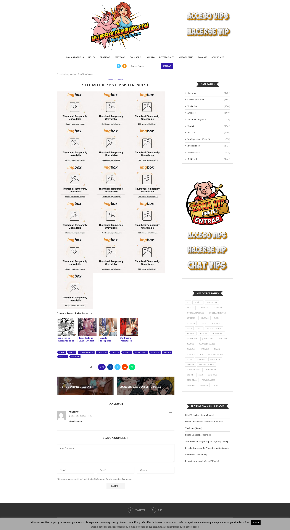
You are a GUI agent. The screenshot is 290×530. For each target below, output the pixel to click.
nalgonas (215, 359)
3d (188, 302)
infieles (203, 333)
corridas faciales (195, 313)
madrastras (141, 352)
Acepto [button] (256, 522)
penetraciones (194, 370)
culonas (204, 318)
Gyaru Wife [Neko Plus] (196, 454)
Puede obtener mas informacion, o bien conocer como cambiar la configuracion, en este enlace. (145, 526)
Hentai (91, 57)
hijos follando (214, 328)
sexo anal (212, 375)
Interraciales (166, 57)
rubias (190, 375)
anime (62, 352)
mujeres (167, 352)
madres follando (207, 344)
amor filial (212, 302)
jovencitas (192, 339)
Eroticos (105, 57)
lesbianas (222, 339)
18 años (197, 302)
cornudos (203, 308)
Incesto (150, 57)
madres (190, 344)
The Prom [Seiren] (193, 428)
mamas (217, 349)
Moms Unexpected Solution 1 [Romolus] (204, 421)
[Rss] (124, 66)
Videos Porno (186, 57)
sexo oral (192, 380)
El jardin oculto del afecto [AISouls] (202, 461)
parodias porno (206, 364)
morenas (201, 359)
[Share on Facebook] (110, 367)
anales (190, 308)
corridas (218, 308)
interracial (217, 333)
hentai (72, 352)
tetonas (75, 357)
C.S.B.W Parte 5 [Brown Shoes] (199, 414)
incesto (115, 352)
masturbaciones (215, 354)
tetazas (63, 357)
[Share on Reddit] (125, 367)
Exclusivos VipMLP (208, 119)
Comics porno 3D (75, 57)
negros (190, 364)
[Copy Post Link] (139, 367)
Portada (60, 74)
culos (216, 318)
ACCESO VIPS (217, 57)
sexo (200, 375)
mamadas (205, 349)
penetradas (211, 370)
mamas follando (195, 354)
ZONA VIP (202, 57)
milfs (189, 359)
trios (215, 385)
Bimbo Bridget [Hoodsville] (198, 434)
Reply (171, 412)
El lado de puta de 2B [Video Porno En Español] (207, 447)
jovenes (126, 352)
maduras (155, 352)
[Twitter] (119, 66)
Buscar (167, 66)
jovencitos (207, 339)
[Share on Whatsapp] (132, 367)
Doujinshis (135, 57)
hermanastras (86, 352)
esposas (191, 323)
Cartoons (119, 57)
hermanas (215, 323)
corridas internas (217, 313)
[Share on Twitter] (117, 367)
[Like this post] (103, 367)
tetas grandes (208, 380)
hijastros (102, 352)
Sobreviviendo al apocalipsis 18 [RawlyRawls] (207, 441)
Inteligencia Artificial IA (208, 139)
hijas (189, 328)
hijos (199, 328)
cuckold (191, 318)
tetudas (204, 385)
